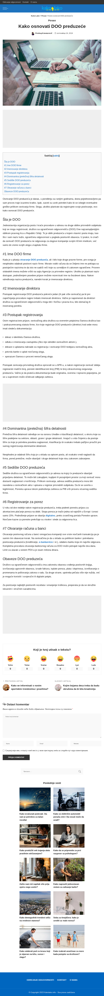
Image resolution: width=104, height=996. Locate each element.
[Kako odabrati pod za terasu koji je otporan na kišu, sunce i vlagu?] (35, 936)
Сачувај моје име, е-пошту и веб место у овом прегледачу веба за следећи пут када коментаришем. (46, 751)
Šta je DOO (9, 161)
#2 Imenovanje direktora (15, 169)
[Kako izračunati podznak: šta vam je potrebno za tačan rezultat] (35, 799)
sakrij (56, 155)
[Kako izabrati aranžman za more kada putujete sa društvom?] (68, 936)
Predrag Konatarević (43, 33)
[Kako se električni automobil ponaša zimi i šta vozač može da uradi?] (68, 799)
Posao (52, 20)
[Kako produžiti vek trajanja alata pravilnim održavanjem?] (35, 836)
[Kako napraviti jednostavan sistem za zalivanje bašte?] (68, 869)
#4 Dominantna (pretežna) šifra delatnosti (24, 176)
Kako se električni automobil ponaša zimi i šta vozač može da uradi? (68, 817)
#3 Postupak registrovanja (16, 173)
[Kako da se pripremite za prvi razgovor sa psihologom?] (68, 836)
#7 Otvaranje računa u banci (17, 187)
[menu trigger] (6, 8)
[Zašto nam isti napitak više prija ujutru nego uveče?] (35, 869)
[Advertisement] (52, 129)
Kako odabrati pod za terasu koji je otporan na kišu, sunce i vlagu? (35, 954)
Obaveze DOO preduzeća (16, 191)
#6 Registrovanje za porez (16, 184)
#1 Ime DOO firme (12, 165)
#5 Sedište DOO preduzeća (17, 180)
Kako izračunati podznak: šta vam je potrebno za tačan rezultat (33, 817)
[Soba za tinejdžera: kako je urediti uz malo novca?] (68, 903)
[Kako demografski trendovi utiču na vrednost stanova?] (35, 903)
